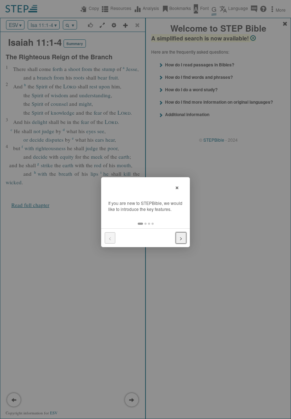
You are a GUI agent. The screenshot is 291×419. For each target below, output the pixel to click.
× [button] (177, 186)
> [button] (181, 237)
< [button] (110, 237)
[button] (140, 224)
